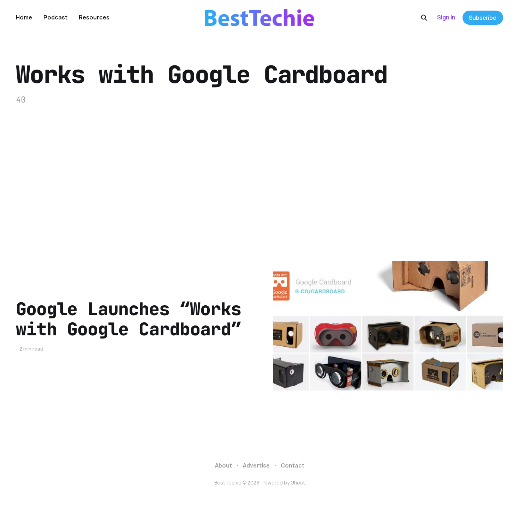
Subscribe (482, 18)
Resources (94, 17)
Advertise (256, 465)
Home (24, 17)
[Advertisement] (259, 183)
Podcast (55, 17)
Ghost (298, 482)
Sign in (446, 17)
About (223, 465)
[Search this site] (424, 17)
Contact (292, 465)
